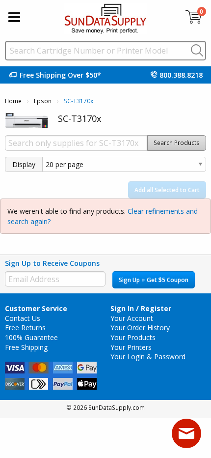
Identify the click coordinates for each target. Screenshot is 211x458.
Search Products (177, 143)
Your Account (131, 318)
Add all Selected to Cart (167, 190)
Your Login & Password (147, 356)
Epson (43, 101)
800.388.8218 (181, 75)
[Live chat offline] (186, 433)
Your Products (133, 337)
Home (13, 101)
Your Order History (140, 327)
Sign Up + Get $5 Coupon (153, 280)
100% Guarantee (31, 337)
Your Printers (131, 347)
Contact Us (22, 318)
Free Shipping (26, 347)
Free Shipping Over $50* (60, 75)
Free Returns (25, 327)
